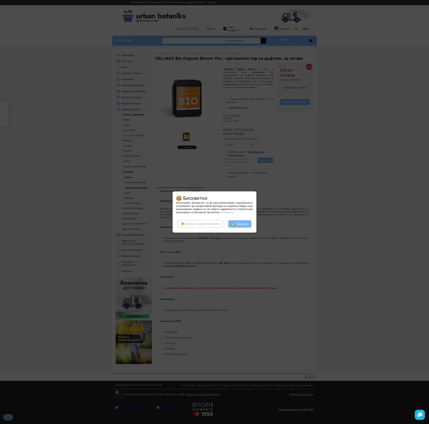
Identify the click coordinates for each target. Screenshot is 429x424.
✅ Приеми (240, 224)
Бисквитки (227, 212)
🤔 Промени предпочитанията (200, 224)
